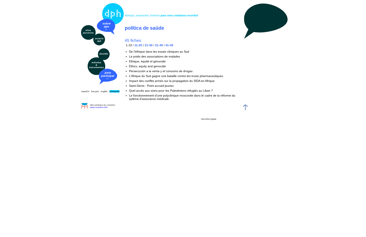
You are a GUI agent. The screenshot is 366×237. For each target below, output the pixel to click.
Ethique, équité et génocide (147, 61)
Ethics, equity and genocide (147, 66)
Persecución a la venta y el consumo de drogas (161, 71)
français (95, 91)
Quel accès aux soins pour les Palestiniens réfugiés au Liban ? (171, 90)
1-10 (129, 45)
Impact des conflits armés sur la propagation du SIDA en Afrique (172, 81)
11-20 (138, 45)
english (104, 91)
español (85, 91)
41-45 (169, 45)
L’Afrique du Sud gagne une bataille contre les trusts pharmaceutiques (176, 76)
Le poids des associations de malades (154, 56)
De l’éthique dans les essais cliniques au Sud (159, 51)
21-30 (148, 45)
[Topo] (245, 109)
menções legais (208, 119)
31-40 (159, 45)
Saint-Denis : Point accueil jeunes (151, 85)
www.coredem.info (99, 107)
